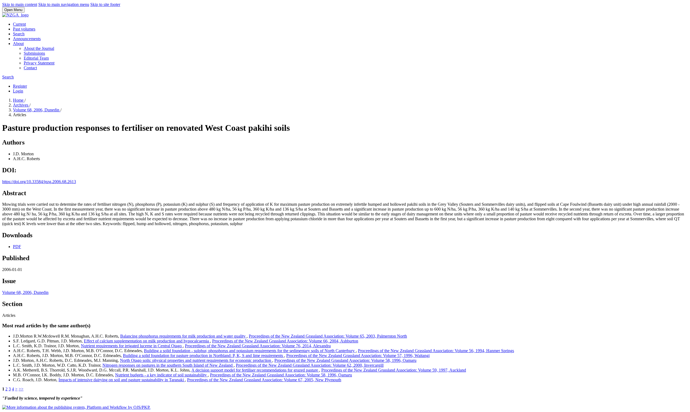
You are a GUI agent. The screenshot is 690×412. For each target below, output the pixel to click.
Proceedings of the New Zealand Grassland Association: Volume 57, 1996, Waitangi (358, 355)
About (18, 43)
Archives (21, 105)
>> (21, 389)
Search (19, 34)
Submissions (34, 53)
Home (19, 100)
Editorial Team (36, 58)
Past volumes (24, 29)
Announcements (27, 38)
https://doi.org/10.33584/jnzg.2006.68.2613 (39, 181)
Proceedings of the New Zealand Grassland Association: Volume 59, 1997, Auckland (393, 370)
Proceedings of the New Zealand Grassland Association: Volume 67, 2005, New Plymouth (264, 379)
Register (20, 86)
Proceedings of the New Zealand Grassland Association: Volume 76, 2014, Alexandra (258, 346)
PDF (17, 246)
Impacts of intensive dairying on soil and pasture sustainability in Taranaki (121, 379)
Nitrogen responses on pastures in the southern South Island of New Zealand (168, 365)
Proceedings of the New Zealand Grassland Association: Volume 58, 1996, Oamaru (345, 360)
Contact (30, 68)
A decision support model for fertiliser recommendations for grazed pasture (255, 370)
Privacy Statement (39, 63)
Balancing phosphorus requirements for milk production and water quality (183, 336)
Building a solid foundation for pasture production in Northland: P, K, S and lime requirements (203, 355)
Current (19, 24)
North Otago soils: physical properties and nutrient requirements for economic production (196, 360)
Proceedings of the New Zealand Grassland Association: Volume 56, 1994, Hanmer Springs (436, 350)
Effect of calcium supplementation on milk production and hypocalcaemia (147, 341)
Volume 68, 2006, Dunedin (36, 110)
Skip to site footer (105, 4)
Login (18, 91)
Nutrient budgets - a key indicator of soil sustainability (161, 375)
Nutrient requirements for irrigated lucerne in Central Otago (132, 346)
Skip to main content (19, 4)
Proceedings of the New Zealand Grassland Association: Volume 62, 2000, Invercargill (310, 365)
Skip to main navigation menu (63, 4)
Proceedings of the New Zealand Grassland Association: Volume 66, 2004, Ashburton (285, 341)
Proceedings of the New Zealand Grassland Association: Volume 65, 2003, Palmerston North (328, 336)
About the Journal (39, 48)
